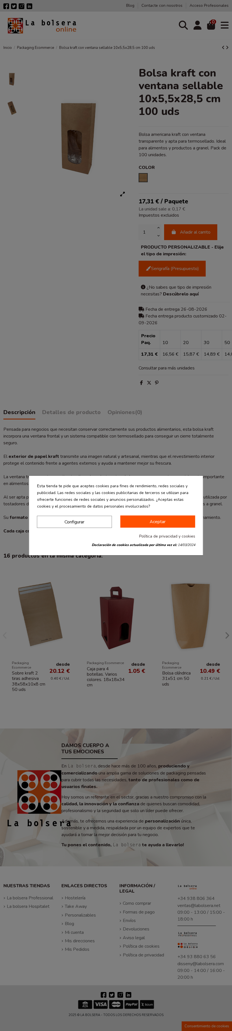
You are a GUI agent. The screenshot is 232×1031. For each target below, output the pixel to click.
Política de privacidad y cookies (167, 536)
